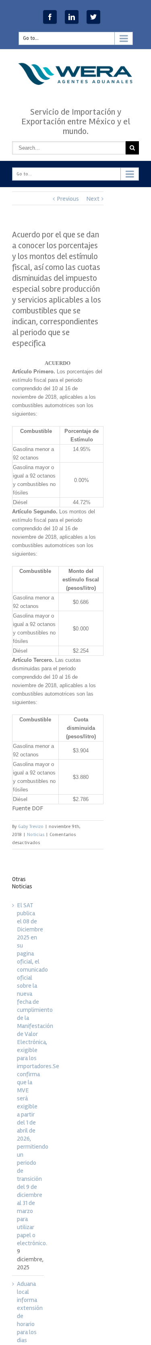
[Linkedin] (72, 17)
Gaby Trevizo (30, 827)
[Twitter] (93, 17)
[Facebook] (50, 17)
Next (92, 199)
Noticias (35, 835)
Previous (68, 199)
